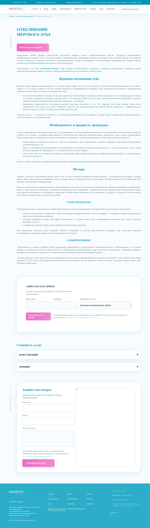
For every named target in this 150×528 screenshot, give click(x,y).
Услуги (35, 9)
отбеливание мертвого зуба (52, 69)
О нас (101, 9)
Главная (11, 16)
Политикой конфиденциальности (83, 317)
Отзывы (93, 9)
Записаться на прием (130, 9)
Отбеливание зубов (27, 16)
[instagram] (28, 501)
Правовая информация (75, 509)
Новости (90, 504)
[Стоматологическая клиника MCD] (18, 8)
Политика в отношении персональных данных (57, 509)
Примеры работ (80, 9)
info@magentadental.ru (74, 2)
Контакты (110, 9)
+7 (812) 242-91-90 (19, 2)
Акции (53, 9)
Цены (46, 9)
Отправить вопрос (36, 463)
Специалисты (65, 9)
